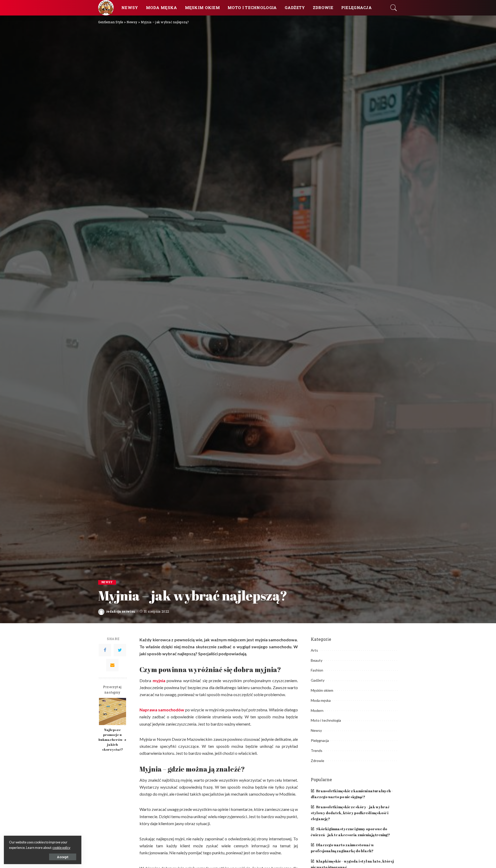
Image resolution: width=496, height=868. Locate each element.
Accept (62, 857)
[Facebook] (105, 650)
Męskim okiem (322, 690)
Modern (317, 710)
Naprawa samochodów (162, 709)
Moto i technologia (326, 720)
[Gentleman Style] (106, 8)
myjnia (159, 680)
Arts (314, 650)
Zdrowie (317, 760)
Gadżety (317, 680)
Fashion (317, 670)
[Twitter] (120, 650)
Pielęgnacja (320, 740)
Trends (316, 750)
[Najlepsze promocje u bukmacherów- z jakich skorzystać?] (112, 711)
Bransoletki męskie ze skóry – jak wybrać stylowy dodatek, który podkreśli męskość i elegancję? (350, 813)
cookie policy (61, 848)
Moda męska (321, 700)
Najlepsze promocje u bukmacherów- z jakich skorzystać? (112, 740)
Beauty (316, 660)
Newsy (107, 582)
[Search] (394, 8)
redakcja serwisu (120, 611)
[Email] (112, 665)
